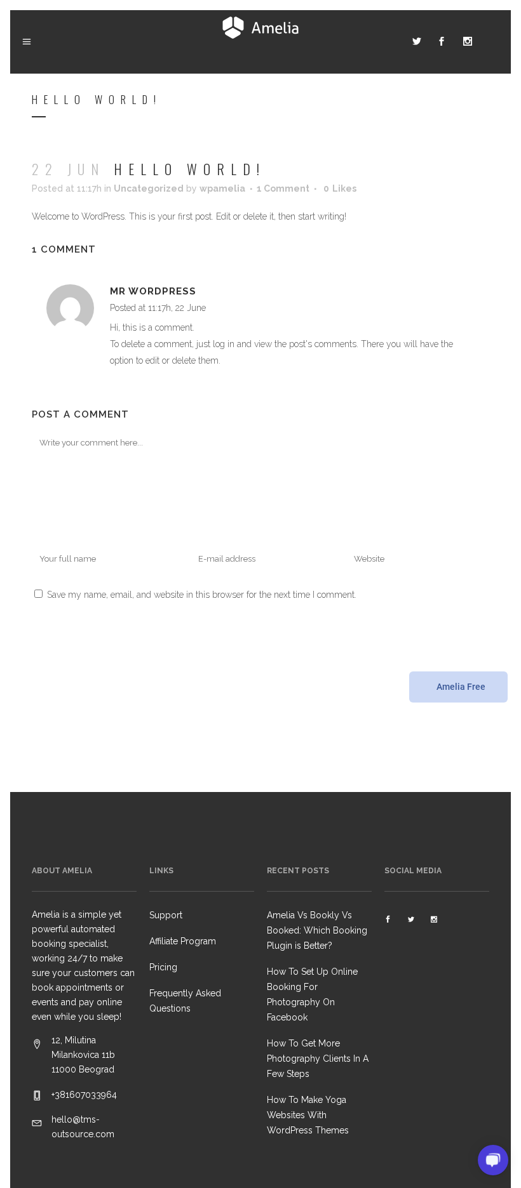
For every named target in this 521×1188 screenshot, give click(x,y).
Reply (221, 309)
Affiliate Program (182, 941)
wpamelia (222, 188)
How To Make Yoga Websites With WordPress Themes (308, 1115)
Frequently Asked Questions (185, 1000)
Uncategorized (149, 188)
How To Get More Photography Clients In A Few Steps (318, 1058)
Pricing (163, 967)
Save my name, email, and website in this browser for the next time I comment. (201, 595)
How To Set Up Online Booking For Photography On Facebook (312, 994)
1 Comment (283, 188)
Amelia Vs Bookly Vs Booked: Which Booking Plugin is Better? (317, 930)
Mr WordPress (153, 291)
